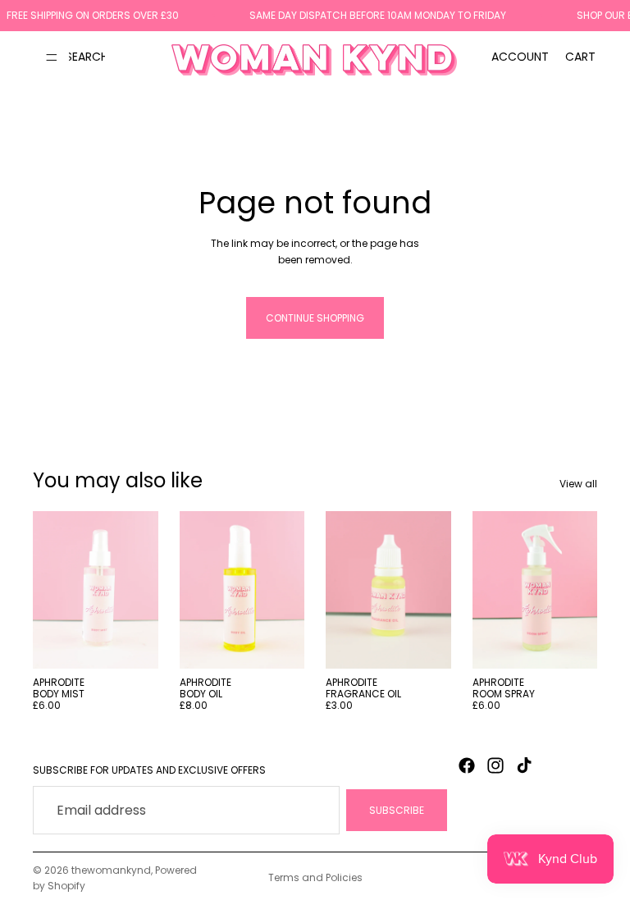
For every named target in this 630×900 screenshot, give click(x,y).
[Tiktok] (524, 765)
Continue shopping (315, 318)
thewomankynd (111, 870)
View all (578, 484)
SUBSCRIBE (396, 810)
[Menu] (52, 56)
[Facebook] (467, 765)
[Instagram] (495, 765)
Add (147, 643)
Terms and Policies (315, 877)
